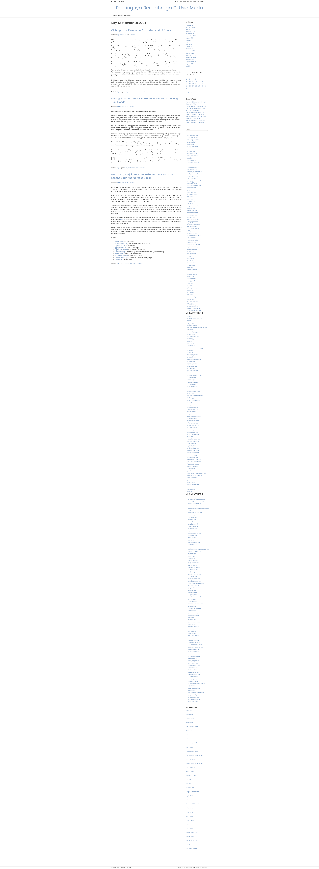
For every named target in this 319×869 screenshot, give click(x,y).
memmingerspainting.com (193, 224)
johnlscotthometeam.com (193, 244)
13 (199, 81)
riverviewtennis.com (192, 472)
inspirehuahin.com (191, 223)
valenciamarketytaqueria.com (195, 555)
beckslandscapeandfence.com (196, 501)
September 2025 (191, 36)
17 (190, 84)
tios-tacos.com (191, 564)
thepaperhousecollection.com (195, 613)
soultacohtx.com (191, 488)
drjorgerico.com (191, 208)
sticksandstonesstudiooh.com (195, 603)
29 (205, 86)
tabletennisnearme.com (193, 484)
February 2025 (190, 51)
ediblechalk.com (191, 482)
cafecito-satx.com (192, 565)
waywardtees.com (191, 144)
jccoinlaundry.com (191, 377)
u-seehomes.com (191, 246)
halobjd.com (190, 174)
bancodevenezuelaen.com (193, 148)
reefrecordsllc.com (193, 556)
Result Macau (190, 718)
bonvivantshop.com (192, 194)
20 (199, 84)
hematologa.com (192, 517)
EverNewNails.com (191, 237)
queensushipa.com (192, 210)
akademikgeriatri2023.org (193, 331)
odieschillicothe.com (192, 386)
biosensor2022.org (191, 340)
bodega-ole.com (192, 671)
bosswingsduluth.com (192, 438)
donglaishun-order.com (193, 425)
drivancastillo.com (192, 630)
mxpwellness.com (192, 610)
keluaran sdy (190, 812)
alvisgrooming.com (191, 447)
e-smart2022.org (191, 258)
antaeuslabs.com (191, 187)
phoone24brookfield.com (193, 456)
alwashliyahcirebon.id (121, 256)
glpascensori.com (192, 592)
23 (186, 86)
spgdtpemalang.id (120, 248)
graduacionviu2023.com (194, 567)
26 (196, 86)
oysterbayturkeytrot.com (194, 581)
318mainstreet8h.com (192, 409)
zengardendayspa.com (194, 571)
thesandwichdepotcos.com (193, 228)
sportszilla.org (190, 463)
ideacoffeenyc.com (191, 384)
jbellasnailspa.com (191, 443)
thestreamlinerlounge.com (194, 672)
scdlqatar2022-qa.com (192, 324)
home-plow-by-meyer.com (194, 523)
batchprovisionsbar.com (193, 464)
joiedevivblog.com (192, 658)
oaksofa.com (190, 486)
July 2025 (188, 40)
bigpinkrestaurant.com (192, 221)
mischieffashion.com (192, 249)
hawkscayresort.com (192, 363)
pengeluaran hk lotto (192, 840)
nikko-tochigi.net (192, 638)
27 (199, 86)
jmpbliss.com (190, 207)
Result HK (189, 710)
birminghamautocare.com (193, 439)
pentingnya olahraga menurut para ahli (134, 92)
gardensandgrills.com (193, 635)
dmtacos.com (191, 510)
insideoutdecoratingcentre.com (195, 239)
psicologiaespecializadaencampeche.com (198, 508)
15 (205, 81)
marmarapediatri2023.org (193, 332)
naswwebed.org (191, 276)
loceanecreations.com (193, 655)
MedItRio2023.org (191, 305)
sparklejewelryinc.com (193, 573)
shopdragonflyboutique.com (194, 461)
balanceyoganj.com (192, 166)
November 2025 (191, 34)
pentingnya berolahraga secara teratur (134, 168)
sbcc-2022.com (190, 285)
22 (205, 84)
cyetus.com (190, 267)
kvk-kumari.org (192, 694)
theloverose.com (192, 535)
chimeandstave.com (193, 531)
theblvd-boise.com (191, 255)
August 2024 (189, 64)
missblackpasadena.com (194, 551)
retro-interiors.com (191, 253)
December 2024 (190, 55)
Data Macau (189, 723)
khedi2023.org (190, 329)
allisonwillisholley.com (193, 615)
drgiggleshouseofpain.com (193, 230)
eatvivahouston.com (193, 528)
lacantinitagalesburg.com (193, 388)
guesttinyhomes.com (193, 521)
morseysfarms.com (192, 470)
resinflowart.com (192, 539)
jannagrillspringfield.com (193, 420)
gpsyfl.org (189, 491)
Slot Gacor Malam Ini (192, 804)
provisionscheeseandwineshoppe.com (197, 327)
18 (193, 84)
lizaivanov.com (192, 519)
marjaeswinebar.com (192, 381)
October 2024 (190, 59)
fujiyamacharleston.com (193, 422)
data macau (189, 747)
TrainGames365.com (192, 169)
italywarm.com (191, 690)
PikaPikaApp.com (191, 178)
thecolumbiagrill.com (192, 325)
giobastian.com (192, 590)
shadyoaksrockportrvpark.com (194, 375)
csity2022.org (190, 352)
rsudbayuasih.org (192, 685)
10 (190, 81)
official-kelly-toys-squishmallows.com (196, 473)
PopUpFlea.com (191, 201)
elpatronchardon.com (192, 423)
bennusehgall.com (191, 356)
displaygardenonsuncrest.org (194, 475)
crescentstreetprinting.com (195, 512)
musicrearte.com (191, 468)
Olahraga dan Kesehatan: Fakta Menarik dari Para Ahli (142, 30)
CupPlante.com (190, 196)
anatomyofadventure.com (194, 628)
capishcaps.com (191, 489)
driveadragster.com (193, 515)
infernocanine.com (193, 612)
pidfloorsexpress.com (192, 146)
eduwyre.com (190, 251)
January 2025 (190, 53)
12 (196, 81)
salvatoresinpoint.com (192, 240)
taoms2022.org (190, 347)
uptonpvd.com (191, 597)
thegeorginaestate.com (193, 448)
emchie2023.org (191, 334)
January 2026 (190, 29)
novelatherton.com (193, 676)
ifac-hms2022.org (191, 345)
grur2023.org (190, 290)
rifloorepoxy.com (192, 594)
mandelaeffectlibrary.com (193, 162)
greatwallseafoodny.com (194, 533)
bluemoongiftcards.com (194, 642)
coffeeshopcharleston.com (193, 404)
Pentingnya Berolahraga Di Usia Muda (159, 7)
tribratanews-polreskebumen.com (196, 683)
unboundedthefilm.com (193, 139)
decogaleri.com (191, 368)
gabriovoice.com (192, 537)
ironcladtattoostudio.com (194, 574)
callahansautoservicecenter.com (195, 395)
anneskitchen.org (192, 553)
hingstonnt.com (191, 151)
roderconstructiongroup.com (194, 359)
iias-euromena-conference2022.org (196, 349)
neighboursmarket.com (194, 665)
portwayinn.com (192, 619)
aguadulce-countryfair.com (193, 434)
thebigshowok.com (193, 530)
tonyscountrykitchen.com (193, 441)
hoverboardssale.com (192, 155)
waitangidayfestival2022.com (194, 308)
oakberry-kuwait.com (192, 413)
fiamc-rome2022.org (192, 427)
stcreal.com (190, 199)
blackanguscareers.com (194, 667)
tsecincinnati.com (191, 357)
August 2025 (189, 38)
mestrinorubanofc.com (194, 674)
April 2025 (189, 47)
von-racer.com (190, 402)
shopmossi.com (192, 606)
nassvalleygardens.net (194, 678)
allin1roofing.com (192, 624)
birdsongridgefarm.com (194, 656)
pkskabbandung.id (120, 252)
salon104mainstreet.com (193, 406)
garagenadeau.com (192, 233)
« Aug (187, 92)
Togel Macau (190, 796)
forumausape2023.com (193, 297)
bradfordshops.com (192, 269)
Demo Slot (189, 731)
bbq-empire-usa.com (192, 477)
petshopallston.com (193, 544)
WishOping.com (191, 190)
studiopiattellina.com (192, 418)
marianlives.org (191, 142)
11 (193, 81)
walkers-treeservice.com (194, 605)
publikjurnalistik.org (193, 687)
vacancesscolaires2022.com (194, 310)
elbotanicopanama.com (193, 374)
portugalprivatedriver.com (193, 400)
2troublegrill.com (192, 599)
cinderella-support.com (193, 219)
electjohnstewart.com (193, 680)
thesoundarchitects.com (194, 622)
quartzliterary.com (191, 414)
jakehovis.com (190, 436)
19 (196, 84)
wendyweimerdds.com (192, 212)
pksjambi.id (118, 260)
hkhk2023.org (190, 292)
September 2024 (191, 62)
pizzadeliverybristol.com (193, 390)
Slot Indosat (189, 714)
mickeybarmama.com (192, 457)
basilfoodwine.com (193, 637)
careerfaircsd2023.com (192, 301)
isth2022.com (190, 316)
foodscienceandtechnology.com (196, 696)
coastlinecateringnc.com (194, 505)
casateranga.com (192, 601)
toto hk (122, 220)
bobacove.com (190, 454)
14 (202, 81)
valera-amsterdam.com (194, 660)
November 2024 (191, 57)
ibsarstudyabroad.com (192, 354)
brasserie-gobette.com (192, 466)
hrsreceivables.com (192, 215)
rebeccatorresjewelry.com (193, 205)
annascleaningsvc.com (194, 578)
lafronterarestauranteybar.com (196, 583)
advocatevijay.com (191, 272)
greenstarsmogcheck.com (193, 391)
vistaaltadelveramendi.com (195, 503)
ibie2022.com (190, 283)
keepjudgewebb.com (193, 626)
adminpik (132, 34)
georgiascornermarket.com (194, 397)
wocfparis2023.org (191, 320)
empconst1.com (191, 217)
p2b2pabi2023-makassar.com (194, 318)
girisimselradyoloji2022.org (193, 336)
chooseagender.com (192, 153)
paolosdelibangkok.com (193, 452)
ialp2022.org (190, 341)
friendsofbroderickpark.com (194, 416)
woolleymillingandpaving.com (195, 596)
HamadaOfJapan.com (192, 182)
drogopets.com (190, 480)
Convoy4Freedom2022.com (193, 289)
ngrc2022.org (190, 260)
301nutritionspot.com (193, 651)
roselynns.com (190, 164)
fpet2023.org (190, 256)
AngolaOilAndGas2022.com (193, 287)
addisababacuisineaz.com (194, 699)
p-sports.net (191, 540)
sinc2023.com (190, 322)
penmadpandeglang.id (122, 258)
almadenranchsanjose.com (194, 271)
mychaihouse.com (191, 445)
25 (193, 86)
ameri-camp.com (191, 214)
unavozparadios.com (192, 370)
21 (202, 84)
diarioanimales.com (192, 366)
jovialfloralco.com (191, 242)
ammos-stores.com (193, 653)
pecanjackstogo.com (193, 569)
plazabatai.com (191, 361)
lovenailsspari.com (191, 411)
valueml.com (190, 203)
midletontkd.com (192, 633)
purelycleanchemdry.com (193, 189)
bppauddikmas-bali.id (121, 250)
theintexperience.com (192, 137)
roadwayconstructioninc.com (194, 459)
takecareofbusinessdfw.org (194, 180)
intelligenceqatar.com (192, 176)
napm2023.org (190, 294)
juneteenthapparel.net (194, 688)
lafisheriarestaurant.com (193, 431)
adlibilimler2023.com (192, 274)
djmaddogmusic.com (193, 621)
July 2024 (188, 66)
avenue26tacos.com (193, 546)
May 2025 (189, 44)
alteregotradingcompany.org (194, 280)
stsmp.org (189, 158)
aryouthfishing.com (193, 560)
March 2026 (189, 25)
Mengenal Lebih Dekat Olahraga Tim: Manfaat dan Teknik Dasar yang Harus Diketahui (196, 108)
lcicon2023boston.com (192, 306)
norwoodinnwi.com (193, 663)
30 (186, 88)
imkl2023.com (190, 299)
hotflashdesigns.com (192, 232)
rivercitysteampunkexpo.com (195, 644)
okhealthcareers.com (192, 135)
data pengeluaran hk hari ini (197, 1)
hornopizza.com (192, 514)
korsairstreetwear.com (194, 542)
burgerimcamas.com (193, 701)
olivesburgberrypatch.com (194, 587)
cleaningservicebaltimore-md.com (196, 499)
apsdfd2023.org (191, 296)
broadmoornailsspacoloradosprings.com (198, 549)
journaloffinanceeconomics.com (196, 692)
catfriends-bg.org (191, 141)
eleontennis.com (191, 265)
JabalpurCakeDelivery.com (193, 173)
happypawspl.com (191, 393)
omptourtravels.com (193, 681)
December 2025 (190, 31)
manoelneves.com (191, 160)
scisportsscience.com (193, 697)
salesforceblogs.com (192, 167)
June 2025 (189, 42)
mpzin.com (189, 198)
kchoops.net (191, 646)
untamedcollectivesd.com (194, 608)
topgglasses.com (192, 548)
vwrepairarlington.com (193, 498)
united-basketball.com (193, 562)
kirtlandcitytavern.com (193, 649)
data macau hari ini (191, 849)
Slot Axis (188, 783)
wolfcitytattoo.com (192, 580)
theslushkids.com (192, 589)
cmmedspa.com (192, 631)
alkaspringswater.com (192, 407)
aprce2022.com (190, 281)
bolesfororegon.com (193, 669)
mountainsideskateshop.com (195, 647)
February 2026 (190, 27)
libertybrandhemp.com (194, 662)
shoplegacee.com (191, 192)
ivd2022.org (190, 350)
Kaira (122, 867)
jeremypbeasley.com (192, 226)
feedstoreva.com (191, 479)
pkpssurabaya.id (120, 246)
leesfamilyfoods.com (192, 262)
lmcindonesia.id (119, 242)
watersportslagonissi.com (193, 248)
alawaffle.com (191, 558)
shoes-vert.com (191, 372)
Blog (118, 92)
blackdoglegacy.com (193, 526)
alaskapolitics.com (191, 157)
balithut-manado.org (192, 278)
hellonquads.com (191, 365)
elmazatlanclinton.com (192, 382)
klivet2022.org (190, 343)
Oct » (191, 92)
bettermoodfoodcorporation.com (195, 150)
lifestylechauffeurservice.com (194, 235)
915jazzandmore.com (192, 432)
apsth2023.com (190, 303)
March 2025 (189, 49)
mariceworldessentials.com (194, 429)
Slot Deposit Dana (191, 775)
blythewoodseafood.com (193, 450)
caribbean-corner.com (193, 640)
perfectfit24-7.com (191, 398)
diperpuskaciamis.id (121, 244)
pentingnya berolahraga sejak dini (133, 263)
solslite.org (191, 617)
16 (186, 84)
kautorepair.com (191, 379)
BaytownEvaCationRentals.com (195, 171)
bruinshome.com (192, 576)
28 (202, 86)
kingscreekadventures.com (194, 185)
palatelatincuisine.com (193, 524)
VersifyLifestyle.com (192, 183)
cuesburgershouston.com (194, 507)
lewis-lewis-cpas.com (192, 264)
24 (190, 86)
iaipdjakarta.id (119, 254)
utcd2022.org (190, 338)
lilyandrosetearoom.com (194, 585)
